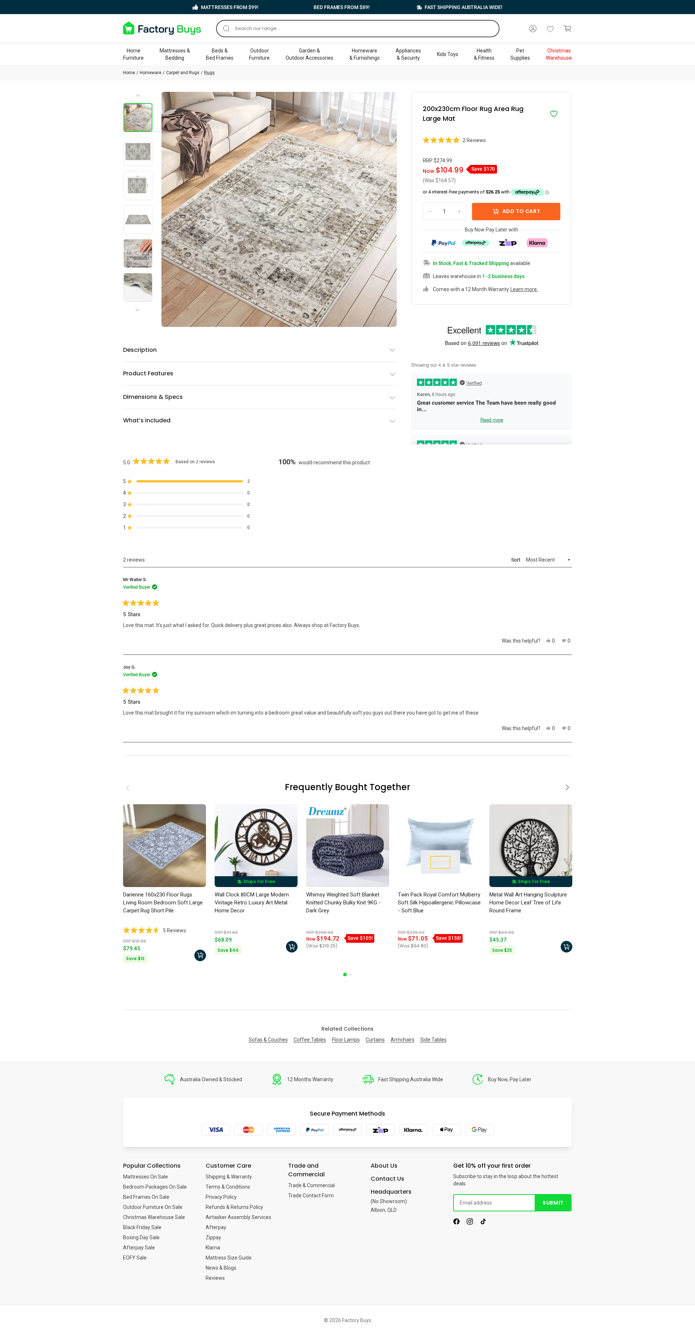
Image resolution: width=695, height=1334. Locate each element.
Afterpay (216, 1227)
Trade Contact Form (311, 1195)
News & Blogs (221, 1268)
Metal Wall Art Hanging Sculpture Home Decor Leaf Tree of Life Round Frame (528, 902)
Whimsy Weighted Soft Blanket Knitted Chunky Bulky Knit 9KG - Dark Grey (343, 902)
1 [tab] (345, 974)
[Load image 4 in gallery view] (137, 219)
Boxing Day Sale (141, 1237)
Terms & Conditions (228, 1187)
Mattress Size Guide (229, 1258)
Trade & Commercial (311, 1185)
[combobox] (358, 28)
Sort (516, 560)
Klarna (213, 1247)
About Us (384, 1166)
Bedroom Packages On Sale (155, 1187)
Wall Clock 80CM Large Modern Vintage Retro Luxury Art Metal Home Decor (252, 902)
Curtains (375, 1040)
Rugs (209, 72)
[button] (491, 140)
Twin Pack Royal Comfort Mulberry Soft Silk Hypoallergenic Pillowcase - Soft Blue (439, 902)
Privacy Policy (221, 1197)
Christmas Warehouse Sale (154, 1217)
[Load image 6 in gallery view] (137, 287)
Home (129, 72)
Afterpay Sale (139, 1247)
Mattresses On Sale (145, 1177)
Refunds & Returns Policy (234, 1207)
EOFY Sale (135, 1258)
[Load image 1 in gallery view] (137, 117)
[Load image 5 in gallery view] (137, 253)
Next (139, 304)
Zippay (213, 1237)
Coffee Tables (310, 1040)
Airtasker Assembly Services (238, 1217)
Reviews (215, 1278)
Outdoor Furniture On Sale (152, 1207)
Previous (138, 98)
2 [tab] (351, 974)
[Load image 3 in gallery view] (137, 185)
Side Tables (433, 1040)
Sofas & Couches (268, 1040)
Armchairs (402, 1040)
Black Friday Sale (142, 1227)
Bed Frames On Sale (146, 1197)
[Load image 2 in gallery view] (137, 151)
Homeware (150, 72)
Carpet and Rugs (182, 72)
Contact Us (387, 1179)
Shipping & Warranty (229, 1177)
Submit (553, 1202)
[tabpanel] (164, 884)
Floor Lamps (346, 1040)
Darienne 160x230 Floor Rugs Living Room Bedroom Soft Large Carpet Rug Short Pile (163, 902)
